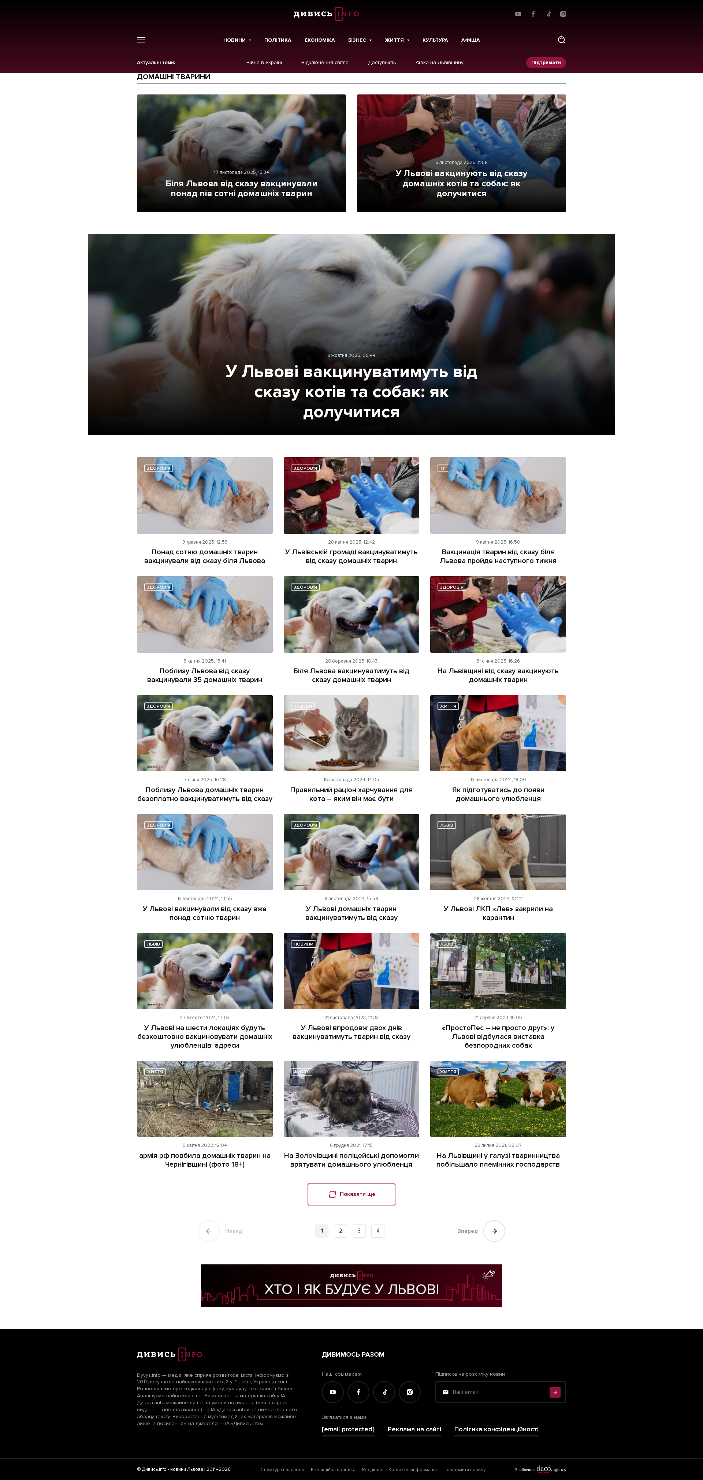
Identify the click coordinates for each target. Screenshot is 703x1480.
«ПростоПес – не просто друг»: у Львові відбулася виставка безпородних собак (498, 1037)
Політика (277, 40)
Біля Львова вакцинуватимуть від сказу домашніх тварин (351, 675)
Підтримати (546, 62)
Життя (394, 40)
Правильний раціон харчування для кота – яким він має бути (351, 794)
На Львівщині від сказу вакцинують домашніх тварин (498, 675)
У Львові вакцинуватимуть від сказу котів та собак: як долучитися (351, 391)
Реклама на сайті (414, 1429)
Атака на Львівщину (440, 63)
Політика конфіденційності (496, 1429)
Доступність (382, 63)
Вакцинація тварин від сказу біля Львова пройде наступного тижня (498, 556)
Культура (435, 40)
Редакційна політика (333, 1470)
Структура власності (282, 1470)
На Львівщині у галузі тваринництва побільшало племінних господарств (498, 1160)
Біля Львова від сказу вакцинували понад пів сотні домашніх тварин (241, 188)
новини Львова (186, 1469)
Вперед (467, 1231)
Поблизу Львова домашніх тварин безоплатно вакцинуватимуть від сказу (204, 794)
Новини (234, 40)
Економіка (320, 40)
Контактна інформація (412, 1470)
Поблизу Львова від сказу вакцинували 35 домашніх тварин (204, 675)
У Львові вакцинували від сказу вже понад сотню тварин (205, 913)
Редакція (372, 1470)
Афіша (470, 40)
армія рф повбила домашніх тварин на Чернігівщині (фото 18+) (205, 1160)
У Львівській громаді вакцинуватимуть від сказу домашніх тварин (351, 556)
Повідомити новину (464, 1470)
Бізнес (357, 40)
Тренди (303, 706)
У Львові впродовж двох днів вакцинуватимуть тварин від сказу (351, 1032)
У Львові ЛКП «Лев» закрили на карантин (498, 913)
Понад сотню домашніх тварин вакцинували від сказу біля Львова (204, 556)
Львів (446, 825)
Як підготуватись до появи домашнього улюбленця (498, 794)
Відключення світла (325, 63)
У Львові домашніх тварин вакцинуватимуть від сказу (351, 913)
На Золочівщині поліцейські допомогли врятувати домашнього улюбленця (351, 1160)
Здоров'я (158, 468)
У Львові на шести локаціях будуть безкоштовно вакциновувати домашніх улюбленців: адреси (204, 1037)
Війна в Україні (264, 63)
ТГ (443, 468)
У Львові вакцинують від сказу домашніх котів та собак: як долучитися (461, 183)
